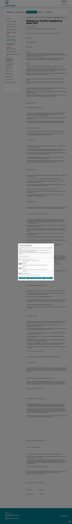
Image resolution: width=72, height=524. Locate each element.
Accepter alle (47, 278)
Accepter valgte (36, 278)
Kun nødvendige (24, 278)
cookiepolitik (25, 256)
